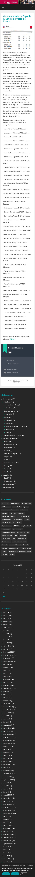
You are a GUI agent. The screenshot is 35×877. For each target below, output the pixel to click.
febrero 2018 (7, 798)
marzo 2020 (7, 725)
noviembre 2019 (8, 737)
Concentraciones (17, 519)
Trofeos (4, 554)
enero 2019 (6, 768)
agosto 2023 (7, 628)
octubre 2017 (7, 810)
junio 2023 (6, 634)
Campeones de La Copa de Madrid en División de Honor (17, 19)
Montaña (6, 475)
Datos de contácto (12, 405)
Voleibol (6, 472)
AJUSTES (25, 870)
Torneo (4, 551)
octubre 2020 (7, 713)
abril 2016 (6, 853)
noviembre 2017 (8, 807)
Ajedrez (6, 441)
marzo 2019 (7, 761)
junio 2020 (6, 716)
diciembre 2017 (8, 804)
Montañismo (8, 481)
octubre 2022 (7, 658)
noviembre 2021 (8, 688)
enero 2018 (6, 801)
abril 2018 (6, 792)
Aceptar (6, 874)
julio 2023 (6, 631)
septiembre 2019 (8, 743)
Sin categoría (7, 487)
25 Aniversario (6, 507)
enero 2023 (6, 649)
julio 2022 (6, 664)
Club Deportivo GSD (23, 516)
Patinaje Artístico (13, 548)
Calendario (9, 420)
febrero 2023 (7, 646)
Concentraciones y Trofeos (15, 426)
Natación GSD (14, 545)
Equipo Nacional (6, 526)
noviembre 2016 (8, 838)
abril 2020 (6, 722)
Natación (9, 363)
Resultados (9, 408)
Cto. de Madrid (17, 522)
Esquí (23, 526)
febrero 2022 (7, 679)
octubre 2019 (7, 740)
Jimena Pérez (6, 538)
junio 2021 (6, 691)
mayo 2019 (6, 755)
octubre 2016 (7, 841)
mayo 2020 (6, 719)
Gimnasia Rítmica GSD (8, 532)
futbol (29, 526)
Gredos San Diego (7, 535)
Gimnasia (9, 414)
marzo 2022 (7, 676)
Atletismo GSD (14, 510)
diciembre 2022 (8, 652)
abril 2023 (6, 640)
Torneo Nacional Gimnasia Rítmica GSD (20, 551)
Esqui (6, 478)
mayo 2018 (6, 789)
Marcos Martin (6, 541)
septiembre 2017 (8, 813)
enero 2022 (6, 682)
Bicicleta (7, 451)
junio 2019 (6, 752)
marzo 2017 (7, 825)
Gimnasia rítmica (17, 529)
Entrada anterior (12, 369)
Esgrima (6, 457)
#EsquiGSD (5, 503)
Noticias (15, 363)
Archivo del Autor (10, 352)
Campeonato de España (8, 516)
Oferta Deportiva (8, 484)
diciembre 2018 (8, 771)
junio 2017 (6, 819)
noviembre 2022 (8, 655)
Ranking (8, 432)
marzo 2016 (7, 856)
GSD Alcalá (23, 535)
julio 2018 (6, 783)
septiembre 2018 (8, 780)
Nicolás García (24, 545)
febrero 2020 (7, 728)
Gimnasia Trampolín (10, 411)
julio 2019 (6, 749)
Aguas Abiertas (17, 507)
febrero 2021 (7, 704)
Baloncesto (8, 447)
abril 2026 (6, 612)
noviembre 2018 (8, 774)
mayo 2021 (6, 695)
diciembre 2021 (8, 685)
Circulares (9, 423)
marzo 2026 (7, 615)
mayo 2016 (6, 850)
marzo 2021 (7, 701)
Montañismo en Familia (19, 541)
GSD (16, 535)
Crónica (27, 519)
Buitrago (4, 513)
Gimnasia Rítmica (9, 463)
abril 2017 (6, 822)
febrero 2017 (7, 828)
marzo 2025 (7, 622)
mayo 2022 (6, 670)
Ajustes (24, 874)
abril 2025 (6, 618)
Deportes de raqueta (11, 454)
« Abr (3, 597)
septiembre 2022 (8, 661)
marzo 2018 (7, 795)
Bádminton (13, 513)
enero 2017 (6, 831)
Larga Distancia (22, 538)
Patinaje (6, 466)
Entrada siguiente (12, 372)
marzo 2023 (7, 643)
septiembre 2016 (8, 844)
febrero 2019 (7, 765)
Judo (13, 538)
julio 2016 (6, 847)
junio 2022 (6, 667)
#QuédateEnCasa (26, 503)
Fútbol (6, 460)
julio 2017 (6, 816)
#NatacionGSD (15, 503)
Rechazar (15, 874)
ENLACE (12, 339)
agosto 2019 (7, 746)
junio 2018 (6, 786)
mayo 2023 (6, 637)
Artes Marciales (9, 444)
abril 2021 (6, 698)
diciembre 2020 (8, 707)
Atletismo (7, 402)
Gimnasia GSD (6, 529)
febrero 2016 (7, 859)
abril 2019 (6, 758)
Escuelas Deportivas (9, 438)
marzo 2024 (7, 625)
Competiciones (6, 519)
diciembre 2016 (8, 834)
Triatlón (6, 469)
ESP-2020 (16, 526)
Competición (7, 399)
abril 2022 (6, 673)
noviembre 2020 (8, 710)
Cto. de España (6, 522)
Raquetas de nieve (26, 548)
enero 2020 (6, 731)
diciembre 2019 (8, 734)
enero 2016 (6, 862)
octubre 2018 (7, 777)
